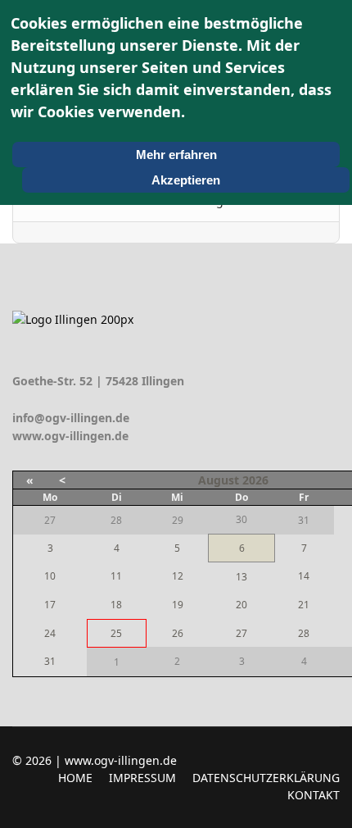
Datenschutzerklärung (266, 777)
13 (241, 577)
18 (116, 605)
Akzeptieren (185, 180)
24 (50, 633)
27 (241, 633)
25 (116, 633)
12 (177, 576)
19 (177, 605)
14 (303, 576)
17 (50, 605)
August (218, 480)
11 (116, 576)
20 (241, 605)
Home (75, 777)
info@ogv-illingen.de (70, 417)
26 (177, 633)
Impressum (142, 777)
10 (50, 576)
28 (303, 633)
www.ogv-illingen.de (70, 436)
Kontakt (313, 795)
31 (50, 661)
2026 (255, 480)
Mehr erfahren (176, 155)
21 (303, 605)
